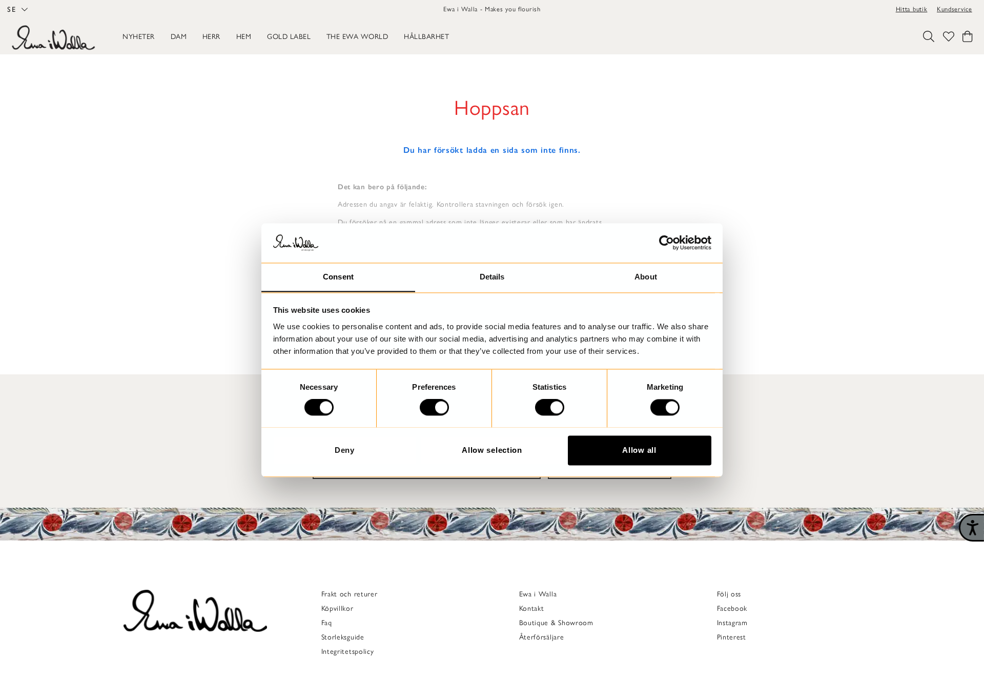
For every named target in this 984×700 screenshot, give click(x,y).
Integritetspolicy (347, 651)
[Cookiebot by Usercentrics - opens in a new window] (666, 242)
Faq (326, 622)
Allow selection (492, 450)
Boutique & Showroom (556, 622)
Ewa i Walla (538, 594)
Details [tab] (492, 276)
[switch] (434, 407)
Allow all (639, 450)
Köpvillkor (337, 608)
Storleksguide (342, 637)
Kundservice (954, 9)
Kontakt (531, 608)
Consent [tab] (338, 276)
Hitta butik (912, 9)
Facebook (732, 608)
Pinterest (731, 637)
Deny (345, 450)
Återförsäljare (541, 637)
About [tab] (645, 276)
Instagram (732, 622)
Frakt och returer (349, 594)
